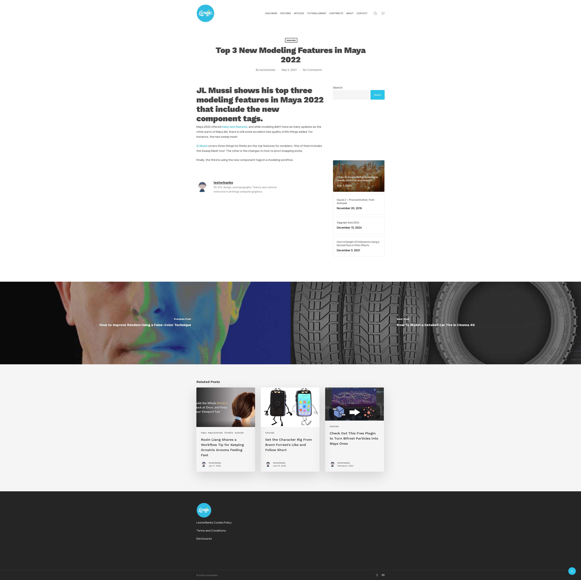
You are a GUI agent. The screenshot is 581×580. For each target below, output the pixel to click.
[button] (383, 13)
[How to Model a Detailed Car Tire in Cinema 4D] (435, 323)
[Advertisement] (359, 130)
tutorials (291, 40)
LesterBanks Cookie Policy (214, 522)
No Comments (312, 70)
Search (337, 87)
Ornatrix (228, 432)
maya (203, 432)
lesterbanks (267, 70)
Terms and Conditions (211, 530)
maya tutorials (215, 432)
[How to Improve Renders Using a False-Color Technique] (145, 323)
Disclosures (204, 538)
